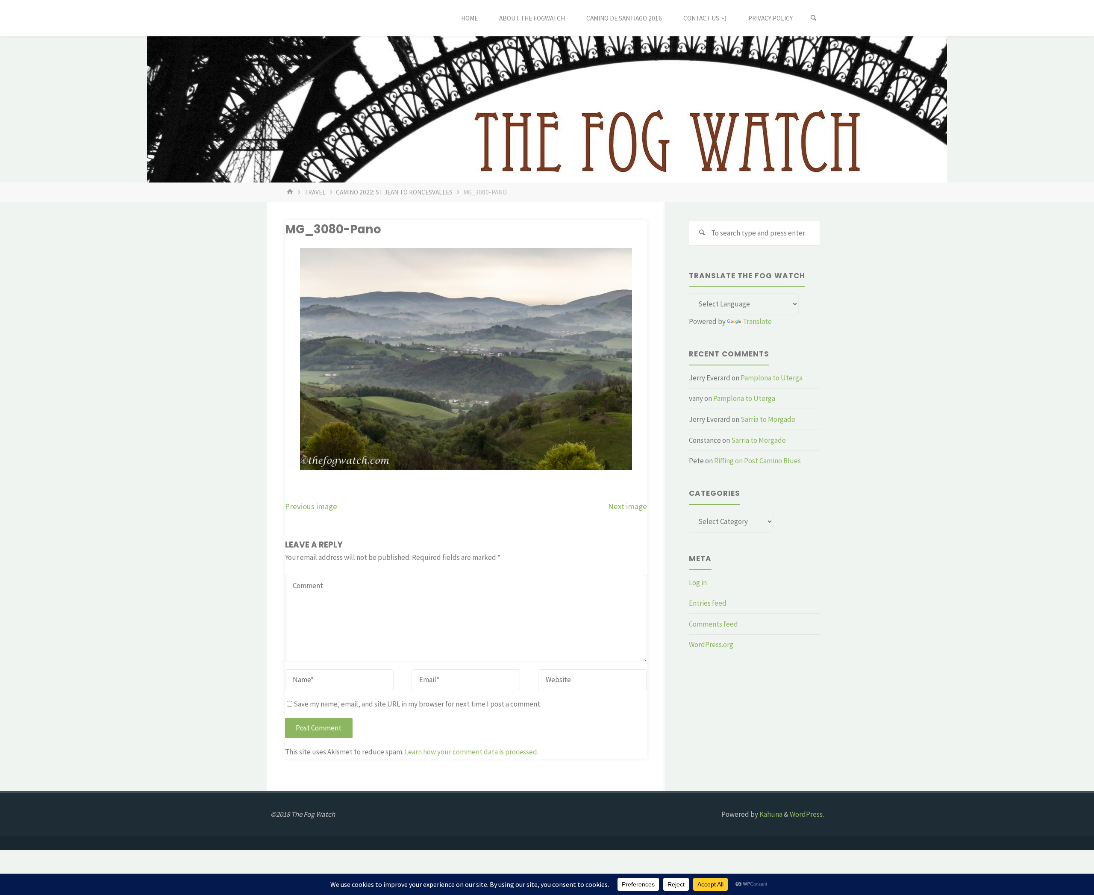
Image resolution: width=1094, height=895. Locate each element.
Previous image (311, 506)
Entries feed (707, 603)
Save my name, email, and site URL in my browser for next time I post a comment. (417, 704)
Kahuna (770, 814)
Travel (315, 192)
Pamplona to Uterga (772, 378)
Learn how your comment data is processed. (471, 752)
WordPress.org (711, 644)
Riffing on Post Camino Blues (757, 460)
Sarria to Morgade (768, 419)
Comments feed (713, 624)
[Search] (813, 18)
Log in (698, 582)
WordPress (806, 814)
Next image (627, 506)
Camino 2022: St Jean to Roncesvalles (394, 192)
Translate (757, 321)
